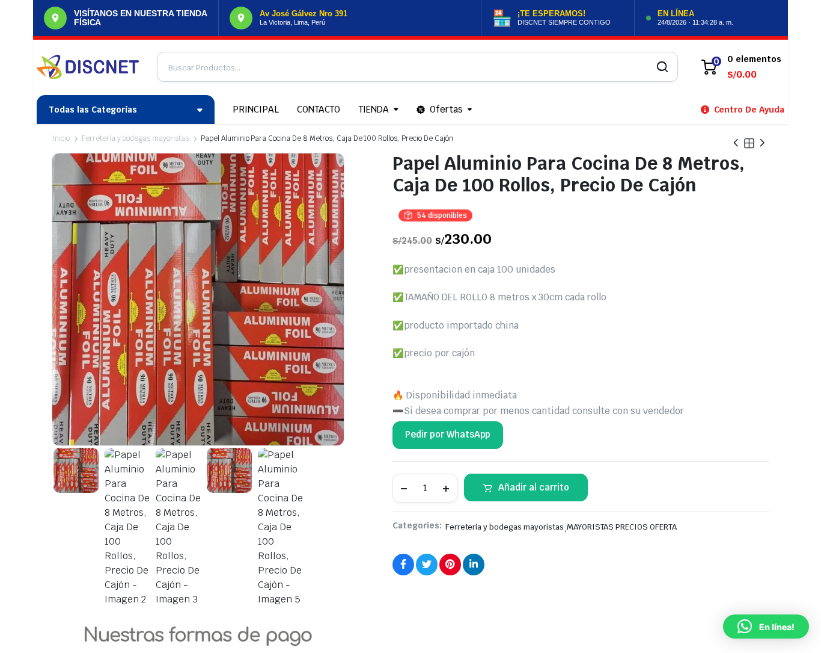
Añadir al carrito (533, 487)
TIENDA (373, 109)
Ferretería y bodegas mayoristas (135, 138)
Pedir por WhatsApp (447, 434)
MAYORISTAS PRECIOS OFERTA (622, 527)
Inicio (61, 138)
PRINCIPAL (256, 109)
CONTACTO (319, 109)
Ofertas (446, 109)
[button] (766, 626)
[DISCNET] (88, 67)
